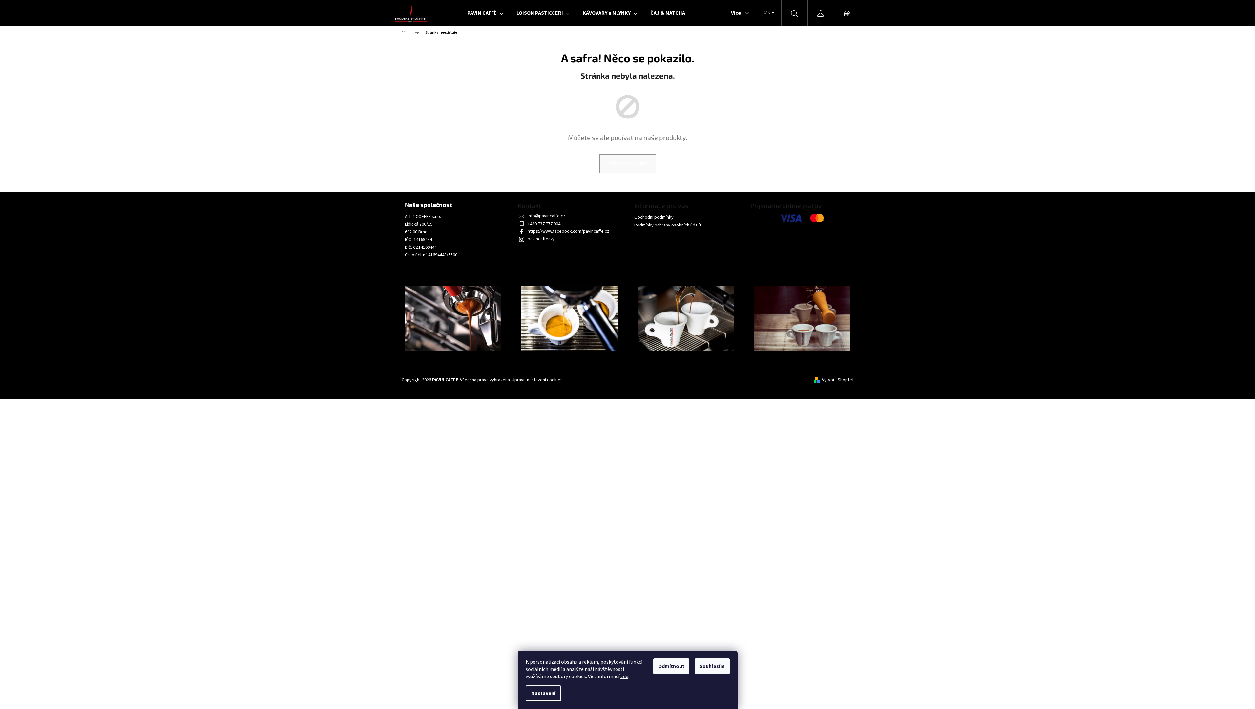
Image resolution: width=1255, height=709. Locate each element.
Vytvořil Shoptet (838, 380)
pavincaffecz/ (541, 239)
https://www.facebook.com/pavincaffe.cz (568, 231)
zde (624, 676)
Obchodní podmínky (654, 217)
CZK (766, 13)
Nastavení (543, 693)
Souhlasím (712, 666)
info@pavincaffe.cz (546, 216)
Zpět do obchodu (627, 163)
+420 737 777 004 (544, 224)
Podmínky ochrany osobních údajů (667, 225)
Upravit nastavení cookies (537, 380)
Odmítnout (671, 666)
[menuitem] (485, 13)
